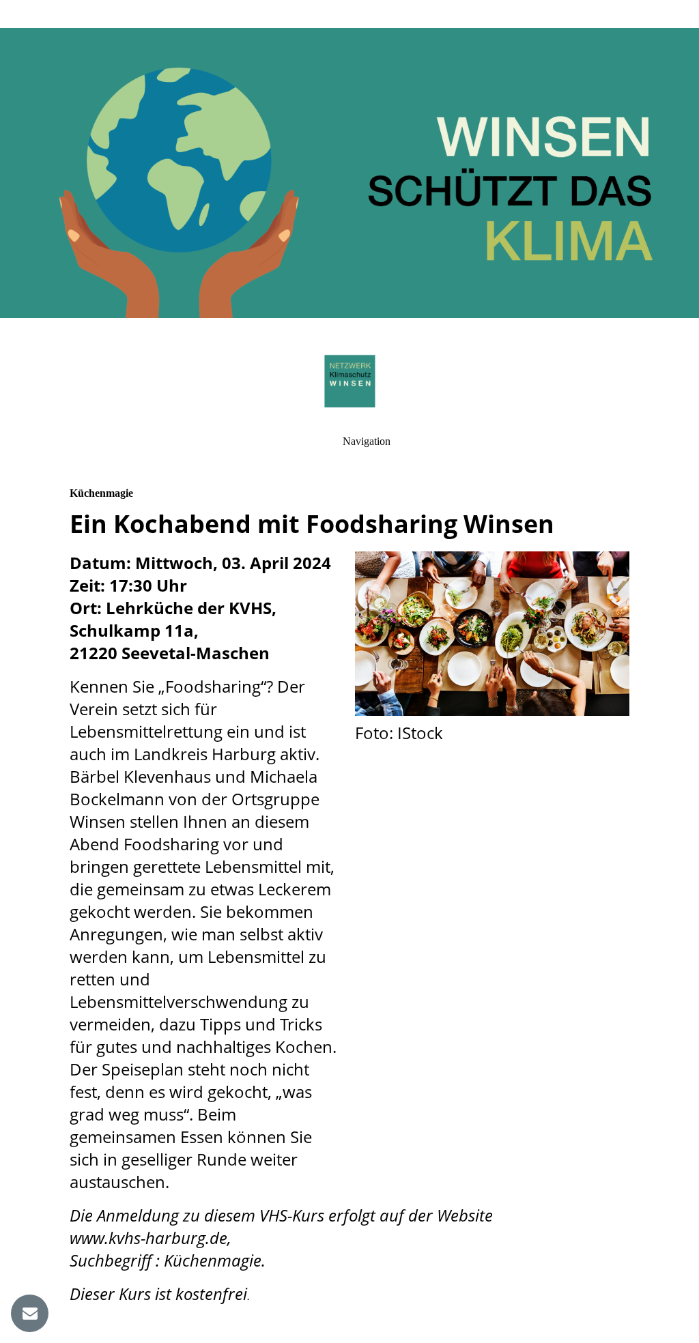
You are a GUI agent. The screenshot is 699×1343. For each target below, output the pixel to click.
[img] (349, 170)
